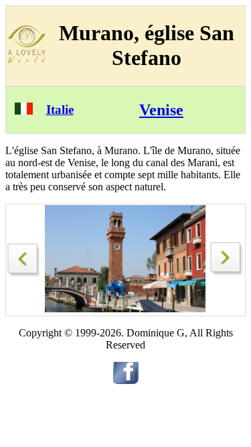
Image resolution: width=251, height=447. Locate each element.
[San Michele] (24, 256)
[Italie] (24, 111)
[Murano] (227, 271)
